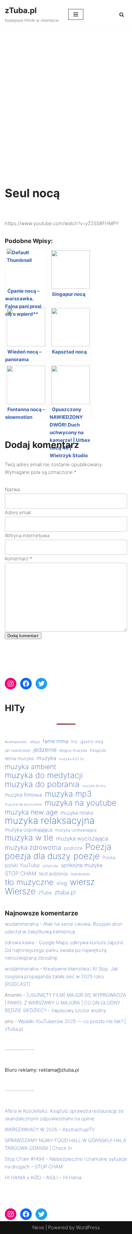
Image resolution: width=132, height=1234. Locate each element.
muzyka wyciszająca (82, 838)
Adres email (18, 512)
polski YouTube (22, 865)
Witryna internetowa (27, 535)
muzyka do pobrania (42, 784)
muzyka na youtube (80, 803)
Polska (109, 857)
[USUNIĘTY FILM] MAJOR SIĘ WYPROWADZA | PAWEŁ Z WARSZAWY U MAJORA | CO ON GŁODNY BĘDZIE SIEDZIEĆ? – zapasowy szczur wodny (65, 1002)
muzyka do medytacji (44, 775)
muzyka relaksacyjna (50, 820)
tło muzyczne (29, 882)
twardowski (80, 874)
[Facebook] (26, 683)
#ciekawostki (16, 742)
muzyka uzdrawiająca (75, 829)
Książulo (98, 750)
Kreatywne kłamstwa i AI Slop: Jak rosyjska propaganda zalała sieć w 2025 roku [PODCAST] (61, 976)
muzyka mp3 (68, 794)
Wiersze (20, 891)
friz (74, 741)
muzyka (46, 758)
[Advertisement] (66, 98)
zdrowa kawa (19, 942)
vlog (61, 883)
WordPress (88, 1227)
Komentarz (18, 559)
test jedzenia (53, 874)
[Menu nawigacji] (75, 14)
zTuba (45, 892)
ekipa (35, 741)
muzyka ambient (30, 766)
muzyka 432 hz (71, 759)
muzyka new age (31, 812)
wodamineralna (21, 924)
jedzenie (45, 749)
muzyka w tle (29, 837)
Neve (38, 1227)
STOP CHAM (20, 873)
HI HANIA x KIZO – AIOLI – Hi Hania (43, 1177)
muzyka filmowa (23, 795)
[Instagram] (10, 683)
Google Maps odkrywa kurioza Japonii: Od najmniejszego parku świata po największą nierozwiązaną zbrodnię (64, 950)
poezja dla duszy (37, 856)
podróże (73, 848)
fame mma (55, 741)
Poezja (98, 846)
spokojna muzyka (82, 865)
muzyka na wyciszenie (23, 804)
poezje (86, 856)
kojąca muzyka (73, 750)
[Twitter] (41, 683)
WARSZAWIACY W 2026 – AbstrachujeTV (50, 1129)
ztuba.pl (65, 892)
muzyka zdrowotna (33, 847)
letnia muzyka (19, 758)
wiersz (82, 882)
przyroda (50, 865)
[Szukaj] (121, 14)
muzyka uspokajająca (28, 830)
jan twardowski (17, 750)
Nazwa (12, 489)
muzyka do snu (94, 786)
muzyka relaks (77, 813)
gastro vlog (91, 741)
